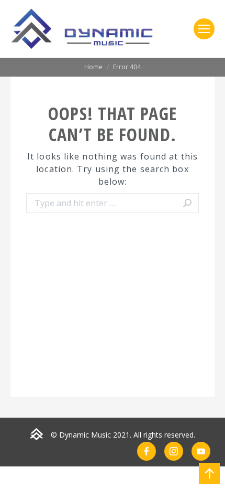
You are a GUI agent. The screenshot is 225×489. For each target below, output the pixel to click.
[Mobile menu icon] (204, 28)
